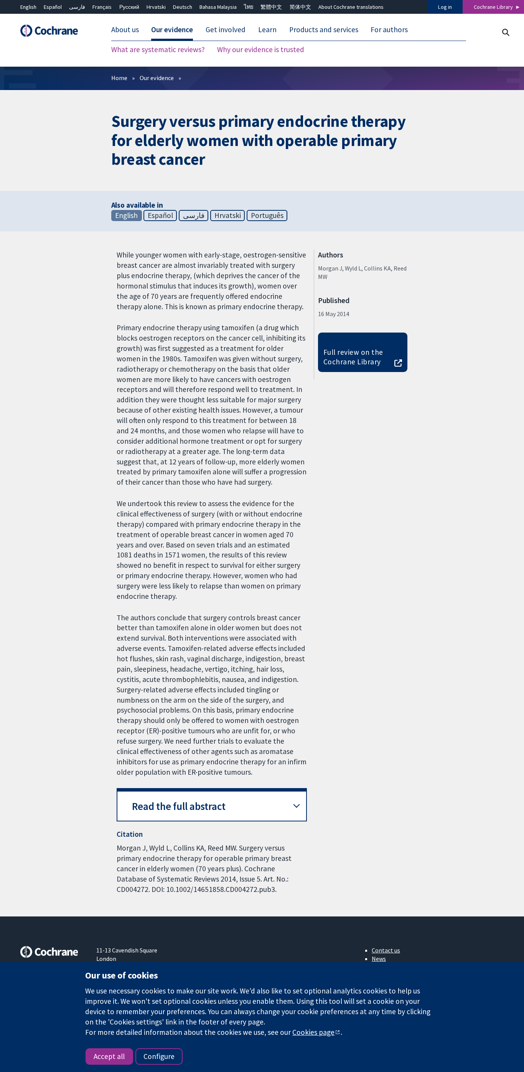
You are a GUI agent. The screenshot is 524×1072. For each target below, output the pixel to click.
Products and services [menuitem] (323, 29)
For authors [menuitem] (389, 29)
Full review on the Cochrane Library (353, 356)
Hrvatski (156, 6)
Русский (129, 6)
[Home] (53, 31)
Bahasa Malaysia (218, 6)
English (28, 6)
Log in (445, 6)
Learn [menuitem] (267, 29)
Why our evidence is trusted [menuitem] (260, 49)
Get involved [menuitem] (226, 29)
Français (102, 6)
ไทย (248, 6)
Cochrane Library (493, 6)
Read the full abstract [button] (179, 806)
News (379, 958)
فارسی (77, 6)
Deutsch (182, 6)
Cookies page (313, 1032)
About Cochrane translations (351, 6)
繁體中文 (271, 6)
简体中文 (300, 6)
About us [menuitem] (125, 29)
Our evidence (157, 78)
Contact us (386, 950)
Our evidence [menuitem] (172, 29)
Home (119, 78)
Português (267, 215)
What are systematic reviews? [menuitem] (158, 49)
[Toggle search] (505, 32)
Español (53, 6)
